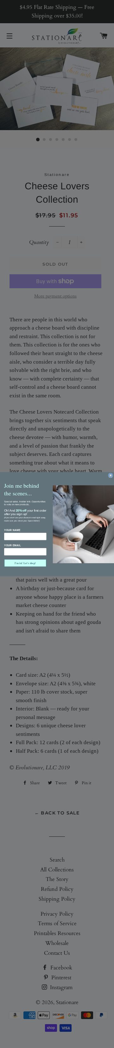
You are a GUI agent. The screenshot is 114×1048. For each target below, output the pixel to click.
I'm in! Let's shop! (25, 563)
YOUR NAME (12, 530)
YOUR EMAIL (12, 545)
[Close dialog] (110, 475)
